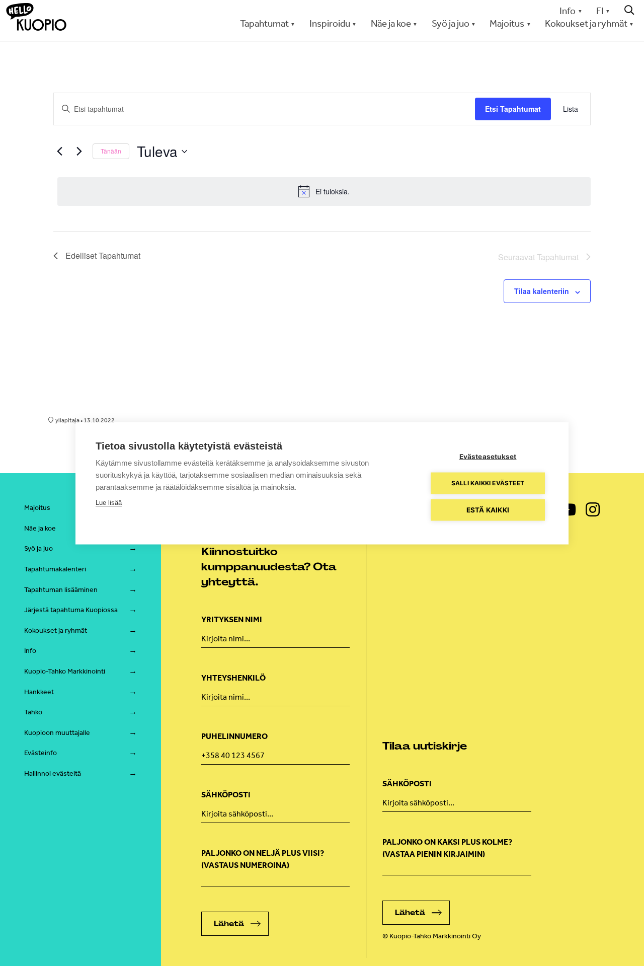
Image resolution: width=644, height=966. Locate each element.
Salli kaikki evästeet (487, 483)
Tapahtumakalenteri (55, 569)
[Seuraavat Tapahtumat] (79, 151)
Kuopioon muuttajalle (57, 732)
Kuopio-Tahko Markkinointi (64, 671)
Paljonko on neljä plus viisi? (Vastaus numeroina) (262, 859)
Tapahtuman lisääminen (61, 589)
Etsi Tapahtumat (513, 109)
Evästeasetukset (488, 456)
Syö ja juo (38, 548)
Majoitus (37, 507)
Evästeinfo (40, 753)
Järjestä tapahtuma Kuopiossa (71, 610)
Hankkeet (39, 692)
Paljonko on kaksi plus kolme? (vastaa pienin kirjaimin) (447, 848)
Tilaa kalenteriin (541, 291)
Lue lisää (109, 502)
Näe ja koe (40, 528)
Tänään (111, 150)
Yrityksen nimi (231, 619)
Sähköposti (226, 794)
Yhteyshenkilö (233, 678)
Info (567, 11)
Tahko (33, 712)
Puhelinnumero (234, 736)
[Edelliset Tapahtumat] (59, 151)
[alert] (324, 191)
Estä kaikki (487, 509)
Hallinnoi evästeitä (52, 773)
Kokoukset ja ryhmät (55, 630)
